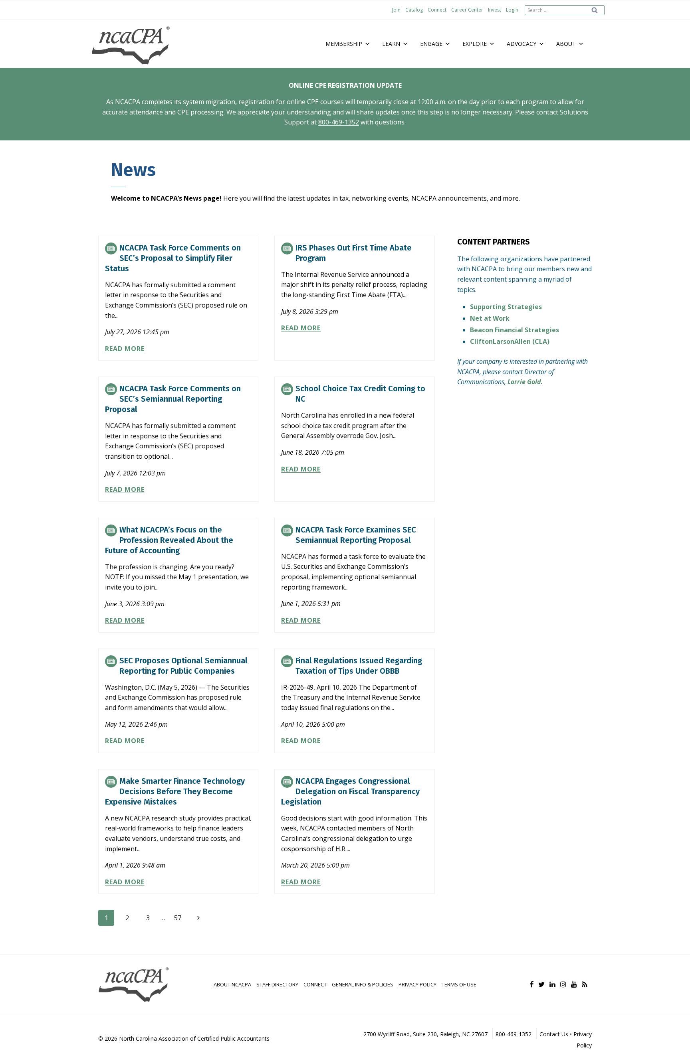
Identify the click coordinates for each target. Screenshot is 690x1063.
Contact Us (553, 1034)
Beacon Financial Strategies (514, 329)
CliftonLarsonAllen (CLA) (509, 341)
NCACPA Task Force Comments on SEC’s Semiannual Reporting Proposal (173, 399)
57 (177, 917)
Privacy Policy (417, 984)
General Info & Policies (362, 984)
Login (512, 9)
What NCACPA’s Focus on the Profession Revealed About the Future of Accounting (169, 540)
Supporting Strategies (506, 306)
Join (396, 9)
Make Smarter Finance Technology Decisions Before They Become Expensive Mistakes (175, 791)
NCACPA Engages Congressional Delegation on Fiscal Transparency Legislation (350, 791)
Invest (494, 9)
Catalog (414, 9)
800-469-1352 (338, 122)
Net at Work (490, 318)
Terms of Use (459, 984)
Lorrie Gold (524, 381)
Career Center (467, 9)
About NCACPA (232, 984)
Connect (437, 9)
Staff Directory (277, 984)
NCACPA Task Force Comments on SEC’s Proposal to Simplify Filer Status (173, 258)
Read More (125, 348)
